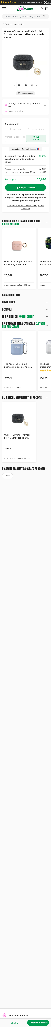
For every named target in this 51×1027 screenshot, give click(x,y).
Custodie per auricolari (14, 24)
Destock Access (29, 149)
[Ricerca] (45, 16)
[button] (36, 86)
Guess (7, 476)
